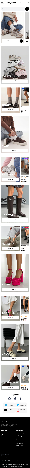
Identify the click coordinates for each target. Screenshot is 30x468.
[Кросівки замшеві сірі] (23, 181)
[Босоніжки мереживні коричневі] (23, 320)
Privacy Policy (4, 466)
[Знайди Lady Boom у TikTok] (15, 398)
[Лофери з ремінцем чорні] (21, 112)
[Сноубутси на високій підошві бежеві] (21, 389)
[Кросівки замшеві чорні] (25, 181)
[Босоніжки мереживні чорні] (21, 320)
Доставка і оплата (20, 438)
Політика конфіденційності (6, 455)
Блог (17, 441)
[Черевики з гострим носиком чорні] (21, 250)
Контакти (18, 449)
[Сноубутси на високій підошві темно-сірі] (23, 389)
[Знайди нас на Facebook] (20, 399)
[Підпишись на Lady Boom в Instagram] (9, 399)
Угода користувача (5, 457)
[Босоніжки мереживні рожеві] (25, 320)
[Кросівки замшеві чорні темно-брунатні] (21, 181)
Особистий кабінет (21, 434)
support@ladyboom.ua (7, 421)
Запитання (18, 447)
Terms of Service (14, 466)
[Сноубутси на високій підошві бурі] (25, 389)
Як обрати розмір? (20, 436)
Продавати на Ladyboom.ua (19, 444)
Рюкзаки (3, 436)
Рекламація (19, 451)
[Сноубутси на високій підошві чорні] (27, 389)
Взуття (3, 434)
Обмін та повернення (21, 439)
